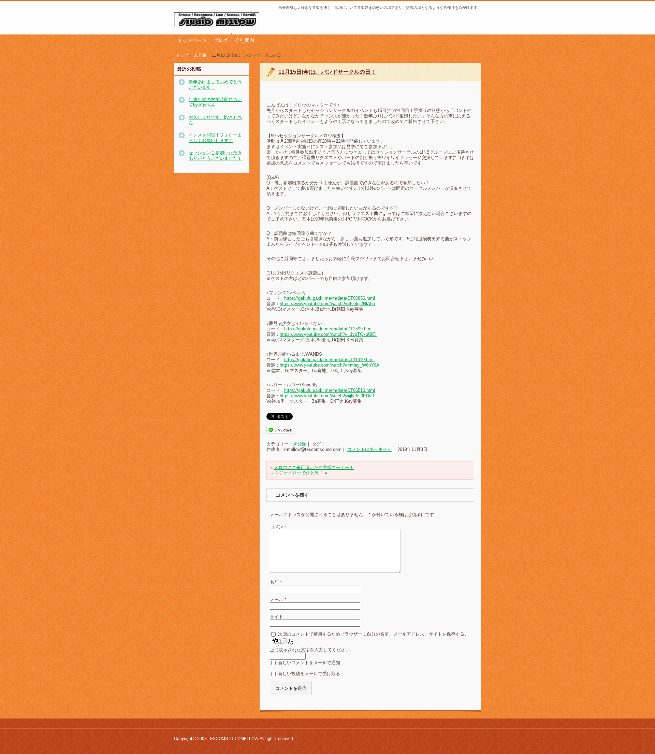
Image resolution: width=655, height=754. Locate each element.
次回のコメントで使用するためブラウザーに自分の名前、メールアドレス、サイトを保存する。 (373, 634)
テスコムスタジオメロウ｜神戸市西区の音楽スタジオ (220, 20)
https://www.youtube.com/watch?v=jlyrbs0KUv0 (327, 395)
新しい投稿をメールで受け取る (309, 673)
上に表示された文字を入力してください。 (312, 649)
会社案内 (244, 40)
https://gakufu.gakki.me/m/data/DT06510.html (329, 390)
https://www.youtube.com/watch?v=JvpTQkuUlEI (328, 334)
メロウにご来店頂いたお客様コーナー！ (314, 467)
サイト (276, 616)
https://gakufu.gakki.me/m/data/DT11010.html (329, 359)
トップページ (192, 40)
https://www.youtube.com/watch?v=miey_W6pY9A (329, 365)
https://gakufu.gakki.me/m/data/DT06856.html (329, 298)
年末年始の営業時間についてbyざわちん (215, 102)
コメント (279, 526)
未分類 (299, 443)
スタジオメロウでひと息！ (296, 472)
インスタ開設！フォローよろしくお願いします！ (215, 137)
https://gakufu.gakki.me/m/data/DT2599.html (328, 328)
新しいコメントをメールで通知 (309, 662)
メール (278, 599)
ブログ (221, 40)
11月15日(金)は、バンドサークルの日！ (327, 72)
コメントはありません (369, 449)
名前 (276, 582)
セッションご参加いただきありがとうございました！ (215, 155)
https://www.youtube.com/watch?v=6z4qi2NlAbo (327, 303)
